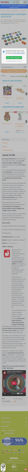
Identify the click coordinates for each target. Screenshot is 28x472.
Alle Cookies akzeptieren (14, 58)
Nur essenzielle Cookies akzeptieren (14, 61)
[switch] (3, 470)
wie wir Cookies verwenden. (19, 53)
